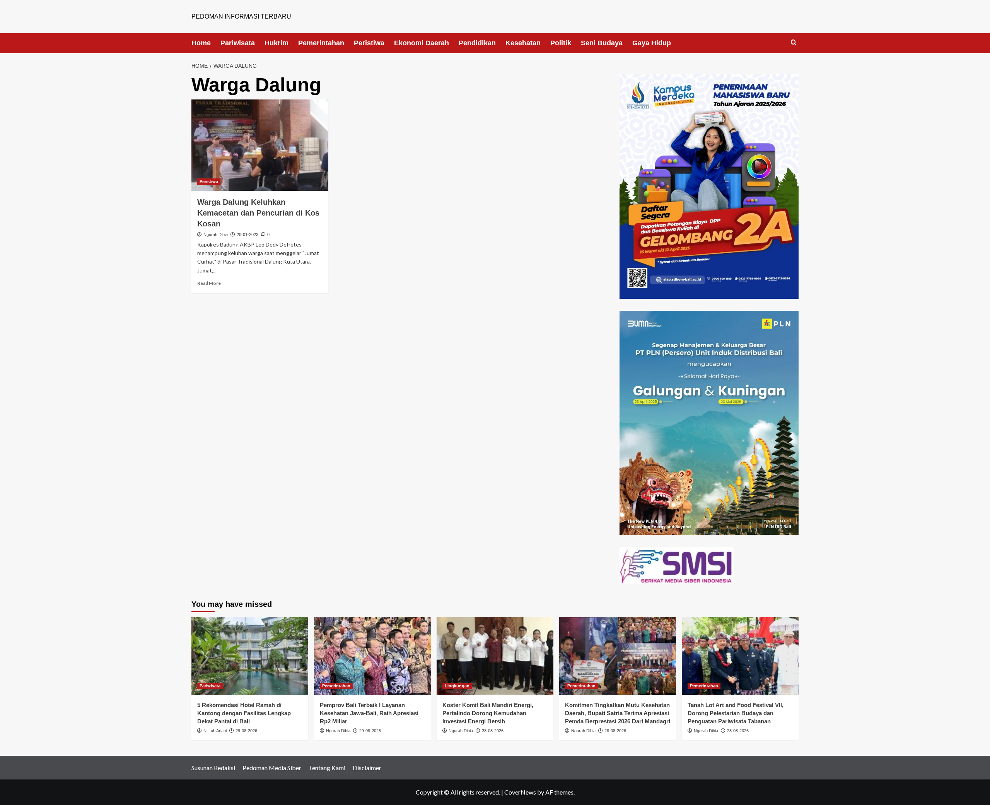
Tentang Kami (327, 767)
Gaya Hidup (651, 43)
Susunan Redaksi (213, 767)
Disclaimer (367, 767)
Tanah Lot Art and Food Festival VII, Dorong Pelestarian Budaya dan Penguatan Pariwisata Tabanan (735, 713)
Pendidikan (477, 43)
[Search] (794, 43)
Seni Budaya (602, 43)
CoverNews (520, 792)
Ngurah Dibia (215, 234)
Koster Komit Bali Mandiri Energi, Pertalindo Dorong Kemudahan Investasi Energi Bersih (487, 713)
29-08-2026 (246, 730)
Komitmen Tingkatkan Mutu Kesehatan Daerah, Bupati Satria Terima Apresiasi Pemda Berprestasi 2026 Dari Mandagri (617, 713)
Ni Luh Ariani (215, 730)
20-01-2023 (247, 234)
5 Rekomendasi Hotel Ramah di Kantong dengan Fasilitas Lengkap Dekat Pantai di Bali (244, 713)
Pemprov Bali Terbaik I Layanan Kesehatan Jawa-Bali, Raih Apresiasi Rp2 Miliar (369, 713)
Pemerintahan (321, 43)
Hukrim (276, 43)
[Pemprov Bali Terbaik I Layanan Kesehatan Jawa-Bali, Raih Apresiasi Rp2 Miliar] (372, 656)
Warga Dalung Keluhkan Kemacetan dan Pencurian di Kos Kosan (258, 213)
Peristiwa (369, 43)
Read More (209, 283)
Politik (560, 43)
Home (201, 43)
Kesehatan (523, 43)
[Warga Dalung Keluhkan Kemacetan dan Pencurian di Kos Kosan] (259, 145)
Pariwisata (237, 43)
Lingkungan (457, 685)
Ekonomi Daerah (421, 43)
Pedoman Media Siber (271, 767)
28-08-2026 (493, 730)
